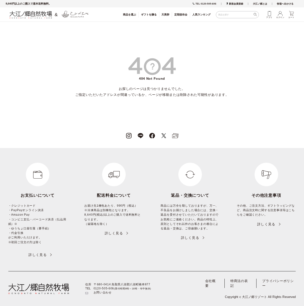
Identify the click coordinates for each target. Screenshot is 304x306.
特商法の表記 (239, 283)
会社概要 (210, 283)
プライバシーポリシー (278, 283)
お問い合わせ (103, 292)
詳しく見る (37, 255)
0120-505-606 (104, 288)
